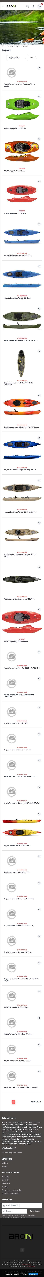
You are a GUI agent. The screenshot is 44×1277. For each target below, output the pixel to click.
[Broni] (11, 6)
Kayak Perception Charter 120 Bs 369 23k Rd (21, 668)
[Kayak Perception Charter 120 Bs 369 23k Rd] (22, 656)
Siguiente (34, 1102)
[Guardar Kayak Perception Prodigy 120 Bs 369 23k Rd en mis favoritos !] (39, 787)
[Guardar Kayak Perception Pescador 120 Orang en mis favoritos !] (39, 909)
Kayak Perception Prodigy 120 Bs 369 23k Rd (21, 803)
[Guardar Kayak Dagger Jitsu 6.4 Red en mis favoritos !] (39, 181)
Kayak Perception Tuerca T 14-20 (17, 1061)
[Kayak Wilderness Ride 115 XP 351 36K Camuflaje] (22, 363)
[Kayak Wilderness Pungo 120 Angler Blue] (22, 450)
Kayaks (25, 46)
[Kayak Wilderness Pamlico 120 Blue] (22, 236)
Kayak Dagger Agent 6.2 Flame (16, 641)
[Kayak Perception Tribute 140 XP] (22, 826)
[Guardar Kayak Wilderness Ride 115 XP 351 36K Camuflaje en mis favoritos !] (39, 351)
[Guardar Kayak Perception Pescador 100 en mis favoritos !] (39, 856)
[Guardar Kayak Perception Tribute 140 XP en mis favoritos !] (39, 814)
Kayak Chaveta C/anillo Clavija (16, 1007)
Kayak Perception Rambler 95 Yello (17, 952)
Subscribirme (35, 1211)
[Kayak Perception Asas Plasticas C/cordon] (22, 764)
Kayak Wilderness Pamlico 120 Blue (17, 256)
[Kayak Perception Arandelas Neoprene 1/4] (22, 1075)
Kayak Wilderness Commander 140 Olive (19, 599)
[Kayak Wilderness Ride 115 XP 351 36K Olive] (22, 321)
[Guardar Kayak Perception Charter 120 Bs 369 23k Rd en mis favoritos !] (39, 652)
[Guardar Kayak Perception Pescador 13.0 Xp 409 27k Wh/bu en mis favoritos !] (39, 963)
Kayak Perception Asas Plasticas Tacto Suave (19, 85)
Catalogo (5, 1187)
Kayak (18, 46)
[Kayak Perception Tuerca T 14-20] (22, 1049)
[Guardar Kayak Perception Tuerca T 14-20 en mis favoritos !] (39, 1045)
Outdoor (10, 46)
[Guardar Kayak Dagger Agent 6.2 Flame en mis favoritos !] (39, 610)
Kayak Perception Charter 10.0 (16, 723)
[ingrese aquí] (26, 1264)
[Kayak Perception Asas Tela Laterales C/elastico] (22, 683)
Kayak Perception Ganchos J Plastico (19, 1034)
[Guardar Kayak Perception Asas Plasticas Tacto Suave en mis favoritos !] (39, 68)
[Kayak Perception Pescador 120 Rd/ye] (22, 887)
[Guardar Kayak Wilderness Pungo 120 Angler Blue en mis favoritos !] (39, 438)
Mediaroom (6, 1183)
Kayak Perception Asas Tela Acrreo (18, 750)
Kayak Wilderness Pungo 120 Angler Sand (20, 512)
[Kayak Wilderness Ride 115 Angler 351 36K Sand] (22, 535)
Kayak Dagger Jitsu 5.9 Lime (15, 128)
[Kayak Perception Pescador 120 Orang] (22, 913)
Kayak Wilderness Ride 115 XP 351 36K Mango (21, 427)
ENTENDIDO (33, 1274)
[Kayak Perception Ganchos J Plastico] (22, 1022)
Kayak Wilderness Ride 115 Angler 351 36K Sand (20, 556)
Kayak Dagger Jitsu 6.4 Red (15, 213)
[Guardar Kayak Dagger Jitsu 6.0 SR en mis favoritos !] (39, 139)
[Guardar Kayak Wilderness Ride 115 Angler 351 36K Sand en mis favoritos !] (39, 523)
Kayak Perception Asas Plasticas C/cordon (21, 777)
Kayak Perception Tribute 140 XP (17, 846)
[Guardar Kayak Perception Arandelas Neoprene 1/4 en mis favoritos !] (39, 1071)
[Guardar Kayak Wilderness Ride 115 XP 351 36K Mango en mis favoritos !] (39, 395)
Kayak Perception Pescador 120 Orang (19, 926)
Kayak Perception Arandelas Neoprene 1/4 (20, 1087)
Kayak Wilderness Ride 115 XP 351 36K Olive (20, 340)
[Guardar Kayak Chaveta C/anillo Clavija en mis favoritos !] (39, 991)
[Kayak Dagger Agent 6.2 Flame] (22, 622)
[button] (27, 6)
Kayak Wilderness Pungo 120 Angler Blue (20, 470)
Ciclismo (5, 1163)
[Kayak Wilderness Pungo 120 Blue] (22, 278)
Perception (22, 82)
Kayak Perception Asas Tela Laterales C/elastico (19, 696)
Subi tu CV (5, 1180)
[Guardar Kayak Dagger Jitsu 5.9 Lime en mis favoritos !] (39, 96)
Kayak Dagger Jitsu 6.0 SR (14, 171)
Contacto (5, 1177)
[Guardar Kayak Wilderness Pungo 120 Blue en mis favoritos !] (39, 266)
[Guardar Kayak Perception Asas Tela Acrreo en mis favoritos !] (39, 734)
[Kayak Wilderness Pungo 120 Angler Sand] (22, 492)
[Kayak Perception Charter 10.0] (22, 711)
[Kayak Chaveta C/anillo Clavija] (22, 995)
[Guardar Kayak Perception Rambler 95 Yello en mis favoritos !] (39, 936)
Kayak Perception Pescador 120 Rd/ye (19, 899)
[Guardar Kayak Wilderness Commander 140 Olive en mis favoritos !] (39, 567)
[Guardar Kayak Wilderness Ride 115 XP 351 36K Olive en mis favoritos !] (39, 309)
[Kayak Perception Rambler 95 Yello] (22, 940)
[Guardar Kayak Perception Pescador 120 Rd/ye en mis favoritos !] (39, 883)
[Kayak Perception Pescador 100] (22, 860)
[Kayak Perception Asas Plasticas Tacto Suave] (22, 72)
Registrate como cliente (11, 1193)
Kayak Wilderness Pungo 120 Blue (17, 298)
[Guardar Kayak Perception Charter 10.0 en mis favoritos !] (39, 707)
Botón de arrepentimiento (11, 1190)
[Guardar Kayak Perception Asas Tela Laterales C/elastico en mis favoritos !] (39, 679)
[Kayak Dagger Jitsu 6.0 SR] (22, 151)
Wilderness (22, 253)
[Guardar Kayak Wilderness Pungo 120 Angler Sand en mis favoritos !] (39, 480)
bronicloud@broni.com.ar (12, 1153)
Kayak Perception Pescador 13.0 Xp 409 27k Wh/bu (21, 980)
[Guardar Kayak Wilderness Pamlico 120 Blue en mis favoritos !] (39, 224)
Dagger (22, 126)
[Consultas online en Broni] (22, 1250)
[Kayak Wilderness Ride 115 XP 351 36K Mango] (22, 407)
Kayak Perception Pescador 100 (16, 872)
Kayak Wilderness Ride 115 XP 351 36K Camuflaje (18, 384)
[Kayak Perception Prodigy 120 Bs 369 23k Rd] (22, 791)
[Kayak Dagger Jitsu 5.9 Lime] (22, 108)
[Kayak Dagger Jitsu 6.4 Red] (22, 193)
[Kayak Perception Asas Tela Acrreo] (22, 738)
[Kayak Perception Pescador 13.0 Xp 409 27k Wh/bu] (22, 967)
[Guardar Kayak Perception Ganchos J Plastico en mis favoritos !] (39, 1018)
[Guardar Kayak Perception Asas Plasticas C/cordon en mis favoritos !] (39, 760)
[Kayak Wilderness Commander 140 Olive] (22, 579)
